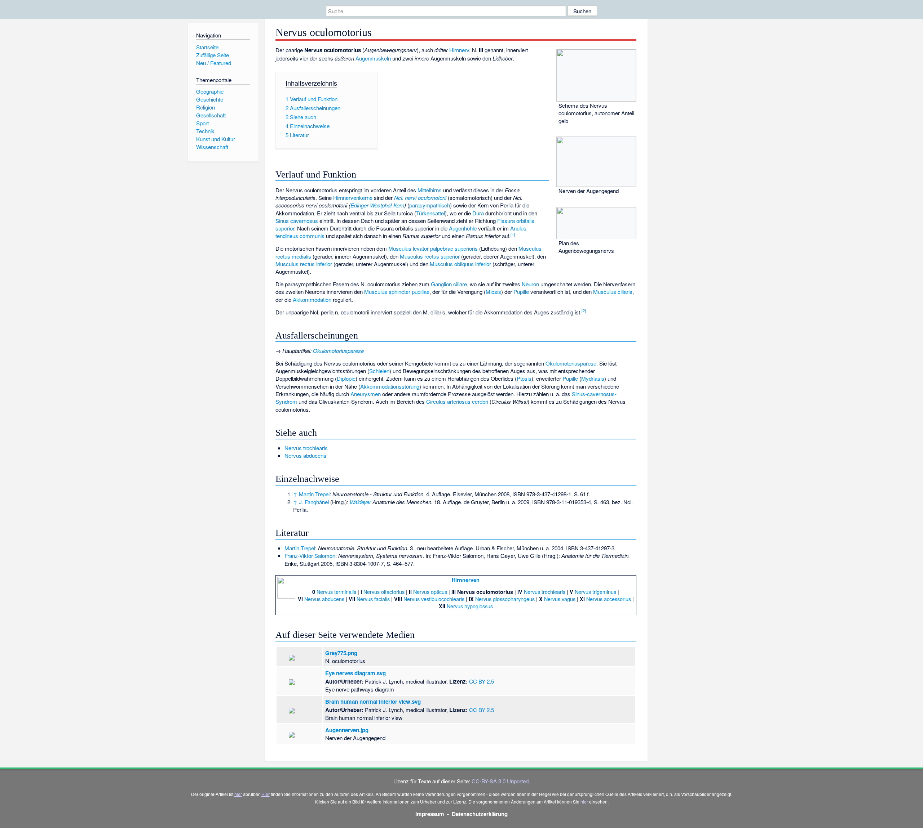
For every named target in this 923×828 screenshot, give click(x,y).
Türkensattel (430, 213)
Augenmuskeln (373, 58)
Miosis (493, 291)
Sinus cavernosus (296, 220)
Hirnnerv (459, 50)
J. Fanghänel (314, 502)
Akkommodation (312, 299)
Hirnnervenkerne (352, 197)
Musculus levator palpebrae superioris (433, 248)
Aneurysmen (365, 394)
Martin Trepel (314, 494)
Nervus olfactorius (384, 591)
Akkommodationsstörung (389, 386)
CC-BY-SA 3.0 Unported (500, 781)
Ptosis (524, 378)
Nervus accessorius (608, 599)
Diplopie (346, 378)
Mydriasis (592, 378)
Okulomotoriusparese (338, 350)
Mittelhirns (430, 190)
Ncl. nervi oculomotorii (420, 197)
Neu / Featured (213, 63)
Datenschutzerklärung (480, 814)
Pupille (521, 291)
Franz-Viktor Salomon (309, 555)
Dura (478, 213)
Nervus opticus (430, 591)
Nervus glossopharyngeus (505, 599)
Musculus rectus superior (430, 256)
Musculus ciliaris (612, 291)
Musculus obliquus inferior (460, 264)
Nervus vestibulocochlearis (433, 599)
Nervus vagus (559, 599)
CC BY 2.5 (481, 681)
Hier (265, 794)
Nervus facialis (373, 599)
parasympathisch (429, 205)
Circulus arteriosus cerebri (457, 401)
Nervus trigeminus (595, 591)
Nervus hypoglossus (470, 606)
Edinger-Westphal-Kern (377, 205)
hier (238, 794)
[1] (513, 234)
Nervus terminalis (336, 591)
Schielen (379, 371)
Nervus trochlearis (306, 448)
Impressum (429, 814)
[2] (584, 310)
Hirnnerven (466, 579)
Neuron (530, 284)
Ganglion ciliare (449, 284)
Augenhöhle (463, 228)
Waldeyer (360, 502)
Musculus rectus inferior (303, 264)
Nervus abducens (305, 455)
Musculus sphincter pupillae (396, 291)
